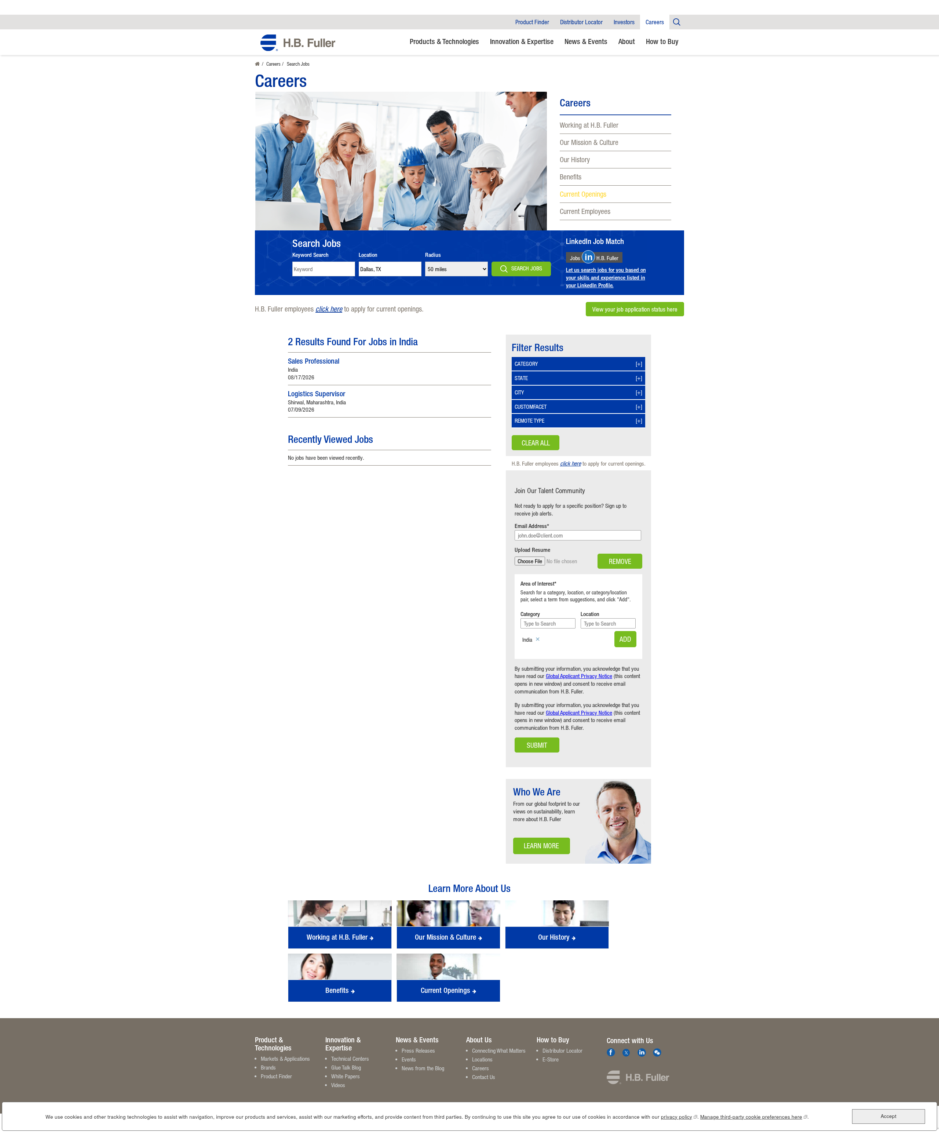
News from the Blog (423, 1068)
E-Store (550, 1059)
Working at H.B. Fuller (589, 125)
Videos (338, 1085)
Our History (575, 159)
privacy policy (679, 1116)
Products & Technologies (444, 41)
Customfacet (531, 406)
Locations (482, 1059)
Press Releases (418, 1050)
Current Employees (585, 211)
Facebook (611, 1052)
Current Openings (583, 194)
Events (409, 1059)
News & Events (586, 41)
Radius (433, 254)
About (626, 41)
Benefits (570, 176)
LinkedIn (641, 1052)
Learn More (536, 847)
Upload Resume (532, 549)
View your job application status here (634, 309)
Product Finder (532, 22)
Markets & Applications (285, 1058)
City (519, 392)
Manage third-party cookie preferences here (753, 1116)
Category (526, 363)
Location (368, 254)
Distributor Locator (581, 22)
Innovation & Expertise (521, 41)
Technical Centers (350, 1058)
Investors (624, 22)
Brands (268, 1067)
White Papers (345, 1076)
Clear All (536, 442)
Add (625, 639)
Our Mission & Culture (589, 142)
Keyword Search (310, 254)
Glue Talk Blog (346, 1067)
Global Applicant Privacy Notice (579, 676)
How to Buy (662, 41)
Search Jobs (526, 268)
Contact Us (483, 1077)
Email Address (531, 525)
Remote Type (529, 420)
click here (328, 309)
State (521, 378)
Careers (655, 22)
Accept (888, 1116)
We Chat (657, 1052)
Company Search (676, 22)
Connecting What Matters (499, 1050)
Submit (537, 745)
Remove (620, 561)
